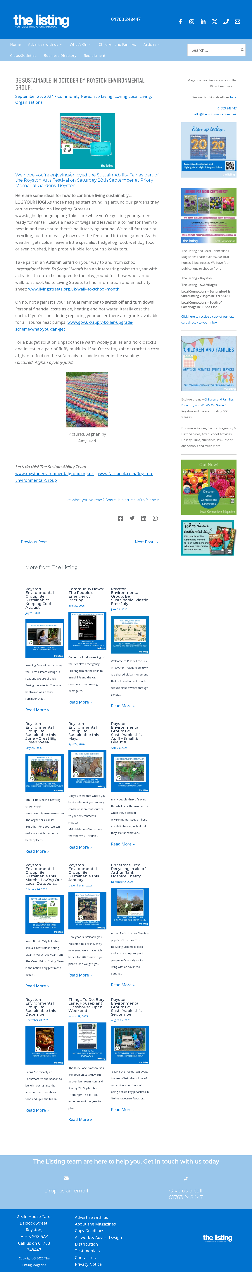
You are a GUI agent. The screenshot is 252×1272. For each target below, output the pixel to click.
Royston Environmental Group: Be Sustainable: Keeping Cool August (39, 598)
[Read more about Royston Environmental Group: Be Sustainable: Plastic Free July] (130, 634)
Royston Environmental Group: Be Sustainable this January (83, 872)
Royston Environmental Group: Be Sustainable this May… (83, 731)
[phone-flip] (186, 1178)
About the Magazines (95, 1224)
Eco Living (102, 96)
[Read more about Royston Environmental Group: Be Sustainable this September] (130, 1044)
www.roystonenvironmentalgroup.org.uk (54, 473)
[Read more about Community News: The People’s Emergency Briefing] (87, 630)
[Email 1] (237, 21)
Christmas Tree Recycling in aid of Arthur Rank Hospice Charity (128, 870)
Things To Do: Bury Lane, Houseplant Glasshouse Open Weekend (86, 1005)
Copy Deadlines (89, 1230)
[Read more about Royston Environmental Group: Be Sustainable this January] (87, 910)
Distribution (86, 1244)
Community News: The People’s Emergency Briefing (86, 594)
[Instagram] (191, 21)
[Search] (242, 50)
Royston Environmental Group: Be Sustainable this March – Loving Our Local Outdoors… (43, 874)
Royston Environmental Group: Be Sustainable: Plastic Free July (129, 596)
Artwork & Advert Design (98, 1237)
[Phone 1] (225, 21)
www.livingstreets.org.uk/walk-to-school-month (74, 289)
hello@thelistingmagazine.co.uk (215, 114)
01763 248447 (126, 19)
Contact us (85, 1257)
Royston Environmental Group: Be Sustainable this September (126, 1007)
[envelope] (66, 1178)
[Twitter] (214, 21)
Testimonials (87, 1250)
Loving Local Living (133, 96)
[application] (60, 44)
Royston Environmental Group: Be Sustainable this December (40, 1007)
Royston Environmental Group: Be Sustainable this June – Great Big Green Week (40, 732)
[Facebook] (180, 21)
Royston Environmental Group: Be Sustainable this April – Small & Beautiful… (126, 732)
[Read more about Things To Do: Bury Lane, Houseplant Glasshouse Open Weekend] (87, 1041)
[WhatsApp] (155, 518)
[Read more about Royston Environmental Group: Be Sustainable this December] (44, 1045)
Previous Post (31, 542)
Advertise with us (91, 1217)
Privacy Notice (88, 1264)
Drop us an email (66, 1190)
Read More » (37, 709)
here (233, 97)
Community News (74, 96)
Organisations (29, 102)
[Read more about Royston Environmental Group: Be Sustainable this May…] (87, 768)
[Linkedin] (203, 21)
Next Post (147, 542)
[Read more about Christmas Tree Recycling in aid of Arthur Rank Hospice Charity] (130, 906)
